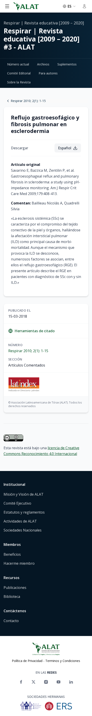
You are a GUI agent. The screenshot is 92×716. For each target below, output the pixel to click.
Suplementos (67, 64)
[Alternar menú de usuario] (84, 6)
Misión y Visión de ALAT (24, 494)
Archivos (43, 64)
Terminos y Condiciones (62, 661)
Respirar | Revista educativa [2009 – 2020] (44, 23)
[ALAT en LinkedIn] (71, 682)
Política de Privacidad (27, 661)
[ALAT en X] (33, 682)
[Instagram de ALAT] (46, 682)
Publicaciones (15, 587)
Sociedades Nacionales (23, 530)
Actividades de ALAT (20, 521)
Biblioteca (12, 596)
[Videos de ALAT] (58, 682)
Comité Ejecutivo (17, 503)
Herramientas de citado (35, 330)
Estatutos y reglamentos (24, 512)
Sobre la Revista (19, 82)
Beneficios (12, 554)
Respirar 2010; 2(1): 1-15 (28, 350)
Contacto (11, 620)
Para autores (48, 73)
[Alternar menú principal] (7, 6)
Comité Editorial (19, 73)
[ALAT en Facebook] (21, 682)
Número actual (18, 64)
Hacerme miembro (19, 563)
